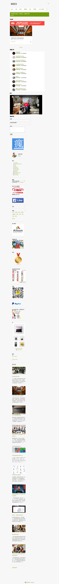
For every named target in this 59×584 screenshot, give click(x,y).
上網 (19, 214)
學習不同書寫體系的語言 (16, 415)
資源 (30, 9)
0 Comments (13, 41)
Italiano (16, 171)
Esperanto (16, 168)
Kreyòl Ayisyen (17, 172)
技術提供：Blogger (30, 582)
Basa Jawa (16, 174)
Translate (21, 182)
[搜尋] (48, 3)
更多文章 (21, 47)
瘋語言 (14, 4)
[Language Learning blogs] (18, 265)
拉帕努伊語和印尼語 (20, 56)
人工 (13, 212)
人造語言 (14, 214)
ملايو (15, 165)
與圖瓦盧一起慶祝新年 (20, 72)
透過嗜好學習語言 (19, 68)
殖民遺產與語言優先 (15, 376)
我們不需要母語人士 (20, 80)
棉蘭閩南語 (18, 52)
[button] (30, 42)
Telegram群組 (41, 9)
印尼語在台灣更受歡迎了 (21, 60)
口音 (22, 214)
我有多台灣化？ (19, 84)
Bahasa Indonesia (18, 163)
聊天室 (20, 9)
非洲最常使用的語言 (20, 64)
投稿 (16, 9)
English (16, 162)
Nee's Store (19, 349)
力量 (17, 214)
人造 (19, 212)
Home (12, 9)
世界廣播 (34, 9)
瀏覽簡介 (19, 155)
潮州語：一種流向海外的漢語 (17, 515)
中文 (15, 166)
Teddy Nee (20, 154)
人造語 (22, 212)
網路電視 (25, 9)
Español (16, 167)
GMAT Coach (14, 359)
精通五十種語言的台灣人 (21, 88)
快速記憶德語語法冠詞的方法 (17, 455)
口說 (16, 216)
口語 (13, 216)
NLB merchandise (18, 348)
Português (16, 169)
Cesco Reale (14, 356)
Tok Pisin (16, 173)
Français (16, 170)
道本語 (17, 76)
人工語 (16, 212)
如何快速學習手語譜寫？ (16, 474)
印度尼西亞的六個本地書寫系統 (17, 395)
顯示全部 (12, 15)
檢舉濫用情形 (14, 567)
